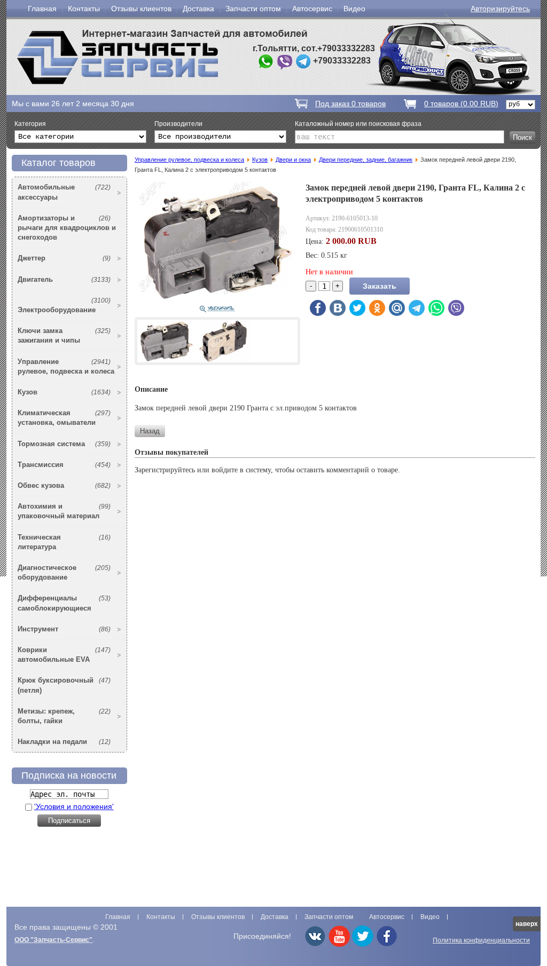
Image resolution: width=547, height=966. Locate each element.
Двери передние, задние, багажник (365, 159)
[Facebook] (386, 944)
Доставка (198, 8)
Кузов (64, 392)
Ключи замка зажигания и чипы (64, 335)
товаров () (461, 103)
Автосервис (312, 8)
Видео (354, 8)
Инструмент (64, 629)
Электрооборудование (64, 305)
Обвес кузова (64, 485)
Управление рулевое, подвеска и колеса (66, 366)
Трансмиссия (64, 465)
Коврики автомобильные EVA (64, 654)
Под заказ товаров (350, 103)
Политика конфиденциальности (481, 940)
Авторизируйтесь (500, 8)
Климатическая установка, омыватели (64, 417)
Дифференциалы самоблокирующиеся (64, 603)
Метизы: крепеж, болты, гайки (64, 716)
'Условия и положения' (74, 806)
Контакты (84, 8)
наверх (526, 924)
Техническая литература (64, 542)
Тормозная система (64, 444)
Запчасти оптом (253, 8)
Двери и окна (293, 159)
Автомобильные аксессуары (64, 192)
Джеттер (64, 258)
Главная (42, 8)
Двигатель (64, 279)
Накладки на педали (64, 742)
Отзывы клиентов (141, 8)
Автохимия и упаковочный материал (64, 511)
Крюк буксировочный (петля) (64, 685)
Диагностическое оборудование (64, 572)
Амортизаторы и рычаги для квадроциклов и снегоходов (67, 227)
